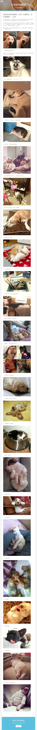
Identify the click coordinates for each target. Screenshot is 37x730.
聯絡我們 (18, 726)
